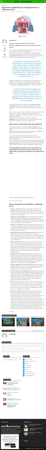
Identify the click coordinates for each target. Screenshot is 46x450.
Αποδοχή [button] (7, 444)
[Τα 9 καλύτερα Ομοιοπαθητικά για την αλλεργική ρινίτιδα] (26, 429)
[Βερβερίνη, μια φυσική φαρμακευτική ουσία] (4, 403)
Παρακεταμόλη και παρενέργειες (35, 424)
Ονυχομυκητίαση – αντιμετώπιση (35, 432)
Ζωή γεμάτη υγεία (7, 320)
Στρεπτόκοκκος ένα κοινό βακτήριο (14, 399)
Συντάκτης (5, 45)
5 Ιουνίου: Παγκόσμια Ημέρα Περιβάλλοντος (8, 322)
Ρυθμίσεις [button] (13, 446)
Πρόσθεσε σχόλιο (4, 51)
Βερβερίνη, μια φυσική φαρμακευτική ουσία (11, 406)
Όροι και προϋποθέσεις (30, 448)
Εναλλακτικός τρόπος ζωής (12, 403)
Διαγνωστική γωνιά (35, 319)
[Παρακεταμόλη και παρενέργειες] (26, 425)
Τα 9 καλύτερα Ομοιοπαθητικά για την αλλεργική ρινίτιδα (36, 429)
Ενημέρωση (4, 5)
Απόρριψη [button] (13, 444)
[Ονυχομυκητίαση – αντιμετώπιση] (26, 433)
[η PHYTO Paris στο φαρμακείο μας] (4, 388)
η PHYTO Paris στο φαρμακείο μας (23, 322)
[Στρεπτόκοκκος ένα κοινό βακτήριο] (4, 399)
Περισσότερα (7, 446)
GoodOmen (23, 448)
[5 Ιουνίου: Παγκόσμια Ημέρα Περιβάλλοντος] (4, 382)
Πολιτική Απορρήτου (40, 448)
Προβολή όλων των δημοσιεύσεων (37, 330)
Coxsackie (38, 322)
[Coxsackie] (4, 393)
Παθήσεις (9, 393)
